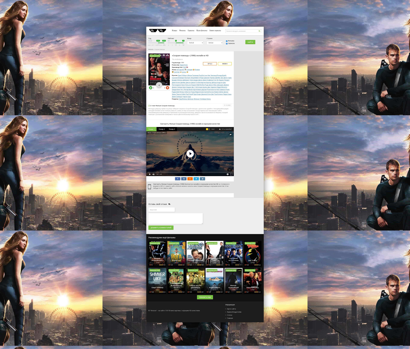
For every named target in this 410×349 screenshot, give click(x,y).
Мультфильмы (201, 30)
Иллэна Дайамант (183, 80)
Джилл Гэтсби (195, 82)
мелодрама (180, 70)
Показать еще (205, 297)
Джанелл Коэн (206, 94)
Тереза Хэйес (181, 94)
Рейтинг (171, 38)
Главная (230, 318)
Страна (209, 38)
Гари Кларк (197, 94)
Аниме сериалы (215, 30)
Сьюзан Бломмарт (178, 78)
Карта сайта (231, 309)
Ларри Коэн (184, 65)
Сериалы (191, 30)
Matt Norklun (201, 85)
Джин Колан (176, 82)
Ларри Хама (227, 94)
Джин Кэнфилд (208, 80)
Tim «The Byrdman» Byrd (188, 90)
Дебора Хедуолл (217, 82)
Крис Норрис (187, 87)
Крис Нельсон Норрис (189, 85)
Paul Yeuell (189, 94)
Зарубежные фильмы (186, 99)
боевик (197, 70)
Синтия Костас (209, 92)
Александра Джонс (196, 80)
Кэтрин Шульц (202, 87)
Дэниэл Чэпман (177, 87)
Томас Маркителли (197, 92)
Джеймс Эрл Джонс (221, 78)
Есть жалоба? (227, 129)
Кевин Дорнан (202, 90)
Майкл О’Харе (199, 78)
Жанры (174, 30)
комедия (190, 70)
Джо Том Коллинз (217, 94)
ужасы (184, 72)
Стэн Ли (215, 80)
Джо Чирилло (212, 87)
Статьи (229, 315)
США (184, 67)
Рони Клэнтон (211, 90)
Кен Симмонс (221, 90)
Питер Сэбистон (185, 92)
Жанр (189, 38)
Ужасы (208, 99)
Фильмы (182, 30)
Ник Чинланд (212, 75)
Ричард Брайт (221, 75)
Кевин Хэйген (218, 92)
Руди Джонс (209, 85)
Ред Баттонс (203, 75)
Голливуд (203, 99)
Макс (215, 85)
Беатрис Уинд (189, 78)
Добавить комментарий (161, 228)
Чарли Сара (187, 97)
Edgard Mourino (222, 87)
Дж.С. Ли (194, 87)
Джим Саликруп (177, 97)
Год (149, 38)
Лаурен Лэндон (224, 80)
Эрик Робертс (182, 75)
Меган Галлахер (193, 75)
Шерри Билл (176, 90)
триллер (177, 72)
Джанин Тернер (209, 78)
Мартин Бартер (206, 82)
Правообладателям (234, 312)
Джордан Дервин (223, 85)
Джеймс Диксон (185, 82)
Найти (250, 42)
